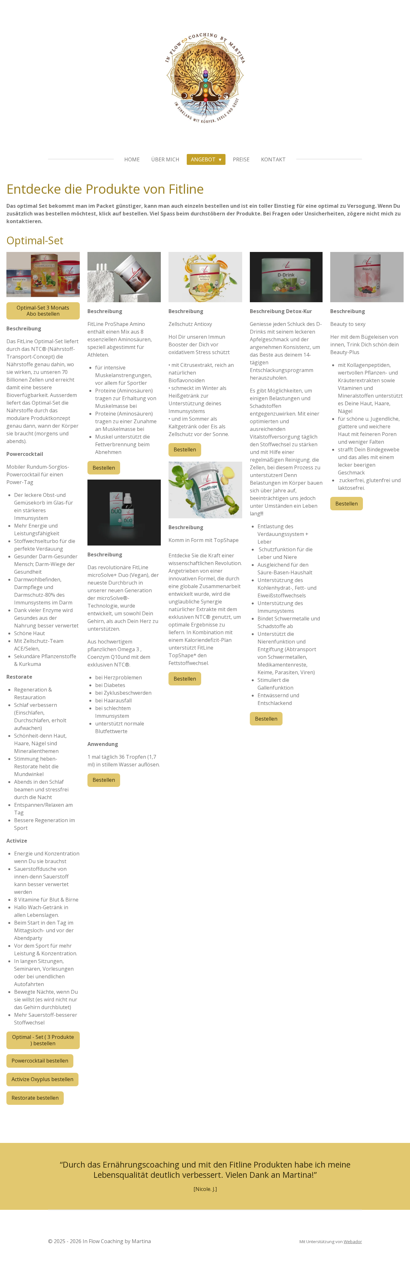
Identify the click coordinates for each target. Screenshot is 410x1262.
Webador (353, 1241)
